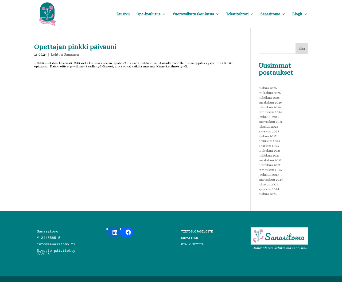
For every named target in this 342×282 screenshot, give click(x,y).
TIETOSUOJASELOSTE (197, 232)
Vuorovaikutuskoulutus (193, 14)
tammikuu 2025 (270, 170)
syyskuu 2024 (269, 189)
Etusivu (123, 14)
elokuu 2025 (268, 136)
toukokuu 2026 (270, 93)
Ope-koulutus (149, 14)
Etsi (301, 48)
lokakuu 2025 (268, 126)
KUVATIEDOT (190, 238)
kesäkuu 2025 (269, 146)
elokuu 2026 (268, 88)
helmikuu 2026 (270, 107)
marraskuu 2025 (271, 122)
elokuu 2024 (268, 194)
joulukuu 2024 (269, 175)
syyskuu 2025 (269, 131)
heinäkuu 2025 (269, 141)
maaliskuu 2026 (270, 102)
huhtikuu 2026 (269, 98)
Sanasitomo (270, 14)
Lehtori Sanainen (65, 54)
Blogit (297, 14)
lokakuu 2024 (268, 184)
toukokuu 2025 (270, 151)
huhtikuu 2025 (269, 155)
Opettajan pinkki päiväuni (75, 47)
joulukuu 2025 (269, 117)
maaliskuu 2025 (270, 160)
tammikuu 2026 (270, 112)
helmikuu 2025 (270, 165)
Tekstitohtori (237, 14)
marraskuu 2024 (271, 179)
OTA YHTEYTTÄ (192, 244)
